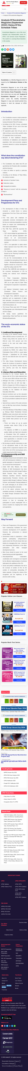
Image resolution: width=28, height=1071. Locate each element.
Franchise (4, 989)
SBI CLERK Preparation (4, 952)
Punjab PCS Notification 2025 (11, 783)
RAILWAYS (18, 955)
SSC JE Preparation (6, 958)
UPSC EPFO (18, 884)
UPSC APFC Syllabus (20, 897)
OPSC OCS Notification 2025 (11, 786)
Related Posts (5, 692)
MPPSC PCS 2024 (6, 909)
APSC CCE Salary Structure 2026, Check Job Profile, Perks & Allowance (14, 850)
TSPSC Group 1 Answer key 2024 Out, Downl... (13, 730)
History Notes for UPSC (10, 799)
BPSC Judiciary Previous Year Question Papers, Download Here (13, 846)
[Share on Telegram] (5, 49)
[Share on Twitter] (13, 49)
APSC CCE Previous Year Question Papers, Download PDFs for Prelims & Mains (13, 830)
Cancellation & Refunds (8, 1063)
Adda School (9, 930)
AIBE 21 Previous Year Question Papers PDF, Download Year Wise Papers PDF (14, 841)
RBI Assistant (4, 964)
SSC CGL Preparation (4, 961)
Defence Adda (23, 930)
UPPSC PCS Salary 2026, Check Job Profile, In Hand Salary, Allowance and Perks (13, 860)
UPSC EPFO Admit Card (20, 889)
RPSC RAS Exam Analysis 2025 (12, 775)
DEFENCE (18, 961)
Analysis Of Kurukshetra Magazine (16, 13)
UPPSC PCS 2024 (6, 906)
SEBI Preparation (5, 955)
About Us (4, 978)
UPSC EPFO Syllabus (20, 886)
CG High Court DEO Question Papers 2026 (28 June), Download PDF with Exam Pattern (14, 836)
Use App (23, 2)
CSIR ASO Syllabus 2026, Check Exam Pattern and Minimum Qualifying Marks (13, 815)
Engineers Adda (9, 934)
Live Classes (18, 980)
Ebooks (17, 985)
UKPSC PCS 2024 (6, 914)
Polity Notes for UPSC (9, 796)
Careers (6, 986)
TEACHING (19, 958)
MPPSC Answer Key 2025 (10, 772)
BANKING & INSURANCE (19, 949)
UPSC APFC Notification (18, 894)
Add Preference (21, 514)
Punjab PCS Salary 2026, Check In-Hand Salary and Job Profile (14, 855)
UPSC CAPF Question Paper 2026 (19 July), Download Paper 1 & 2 (13, 824)
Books (16, 988)
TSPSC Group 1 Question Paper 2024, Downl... (13, 711)
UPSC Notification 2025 (9, 780)
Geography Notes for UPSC (11, 801)
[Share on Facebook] (10, 49)
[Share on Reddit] (8, 49)
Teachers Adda (23, 922)
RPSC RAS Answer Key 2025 (11, 778)
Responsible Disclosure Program (10, 1061)
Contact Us (5, 980)
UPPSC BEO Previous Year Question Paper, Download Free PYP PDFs (13, 820)
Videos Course (19, 983)
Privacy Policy (17, 1066)
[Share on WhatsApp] (2, 49)
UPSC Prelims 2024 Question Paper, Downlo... (13, 750)
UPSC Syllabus (5, 884)
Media (3, 983)
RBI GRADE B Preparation (4, 968)
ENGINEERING (20, 963)
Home (3, 13)
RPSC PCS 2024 (5, 911)
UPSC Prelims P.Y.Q (6, 886)
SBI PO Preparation (6, 949)
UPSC (17, 966)
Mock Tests (18, 978)
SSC (17, 953)
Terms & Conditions (7, 1066)
